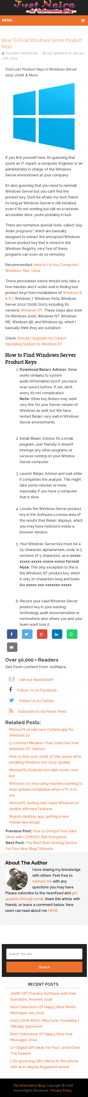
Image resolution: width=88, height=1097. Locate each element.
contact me (42, 881)
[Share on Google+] (42, 634)
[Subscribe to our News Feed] (11, 711)
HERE (53, 910)
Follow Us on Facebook (37, 690)
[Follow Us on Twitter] (11, 700)
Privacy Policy (61, 1090)
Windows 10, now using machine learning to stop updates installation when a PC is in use (45, 789)
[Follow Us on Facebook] (10, 689)
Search (44, 967)
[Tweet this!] (27, 634)
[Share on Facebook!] (12, 634)
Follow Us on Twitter (36, 701)
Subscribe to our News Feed (42, 711)
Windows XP (31, 310)
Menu (7, 20)
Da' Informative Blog (29, 1085)
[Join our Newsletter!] (11, 679)
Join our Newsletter (35, 680)
